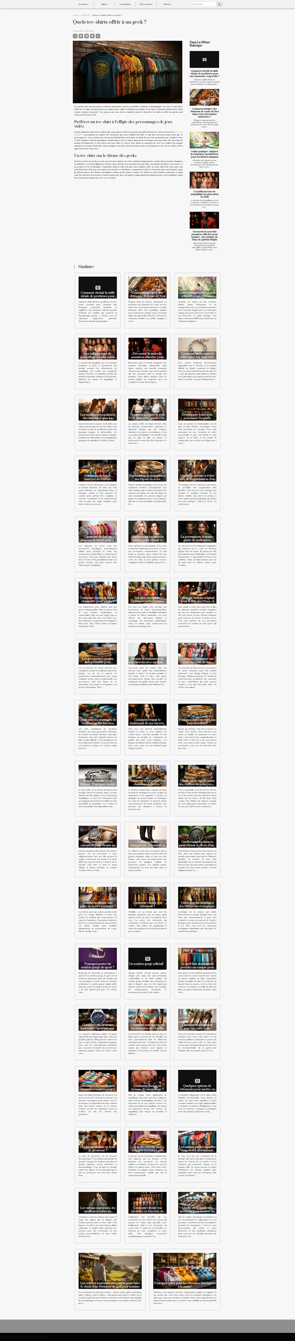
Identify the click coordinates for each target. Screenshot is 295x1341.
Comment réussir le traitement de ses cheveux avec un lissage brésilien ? (147, 723)
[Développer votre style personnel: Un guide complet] (197, 409)
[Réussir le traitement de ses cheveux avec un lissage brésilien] (147, 653)
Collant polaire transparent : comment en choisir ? (147, 845)
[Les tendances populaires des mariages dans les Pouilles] (98, 409)
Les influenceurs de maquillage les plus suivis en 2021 (204, 194)
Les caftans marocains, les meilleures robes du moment (97, 1211)
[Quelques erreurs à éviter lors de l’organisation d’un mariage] (197, 470)
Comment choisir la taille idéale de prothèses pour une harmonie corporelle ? (204, 73)
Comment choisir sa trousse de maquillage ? (147, 1087)
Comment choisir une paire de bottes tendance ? (98, 904)
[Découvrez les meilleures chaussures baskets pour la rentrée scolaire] (98, 1080)
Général (166, 4)
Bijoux (104, 4)
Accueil (76, 15)
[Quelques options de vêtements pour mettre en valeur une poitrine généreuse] (197, 1080)
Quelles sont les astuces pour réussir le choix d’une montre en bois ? (197, 845)
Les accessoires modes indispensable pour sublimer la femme (97, 662)
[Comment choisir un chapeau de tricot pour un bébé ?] (98, 531)
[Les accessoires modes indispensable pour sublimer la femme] (98, 653)
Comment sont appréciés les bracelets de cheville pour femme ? (147, 1028)
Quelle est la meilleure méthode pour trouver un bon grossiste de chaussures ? (197, 1213)
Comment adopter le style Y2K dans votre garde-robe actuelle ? (147, 418)
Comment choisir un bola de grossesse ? (98, 1148)
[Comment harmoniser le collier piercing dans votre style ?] (197, 348)
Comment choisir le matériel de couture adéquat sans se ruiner (97, 479)
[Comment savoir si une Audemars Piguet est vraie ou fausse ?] (98, 1019)
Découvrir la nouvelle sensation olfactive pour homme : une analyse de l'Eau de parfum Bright (204, 235)
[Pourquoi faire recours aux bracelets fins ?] (197, 714)
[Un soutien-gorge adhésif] (147, 958)
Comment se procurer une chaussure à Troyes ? (147, 782)
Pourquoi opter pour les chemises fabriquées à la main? (185, 1285)
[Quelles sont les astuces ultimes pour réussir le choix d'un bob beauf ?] (147, 531)
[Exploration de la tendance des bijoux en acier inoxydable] (147, 470)
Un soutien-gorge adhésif (146, 964)
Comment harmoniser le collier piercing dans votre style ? (197, 357)
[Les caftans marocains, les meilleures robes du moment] (98, 1202)
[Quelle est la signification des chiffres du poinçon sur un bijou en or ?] (197, 775)
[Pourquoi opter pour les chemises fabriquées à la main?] (184, 1271)
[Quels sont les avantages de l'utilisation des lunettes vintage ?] (98, 714)
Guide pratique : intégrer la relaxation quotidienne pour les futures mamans (204, 154)
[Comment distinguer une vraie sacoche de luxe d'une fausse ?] (197, 653)
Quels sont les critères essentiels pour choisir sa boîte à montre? (98, 845)
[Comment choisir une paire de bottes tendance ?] (98, 897)
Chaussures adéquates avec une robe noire (197, 1026)
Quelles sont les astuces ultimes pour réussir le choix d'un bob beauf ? (148, 540)
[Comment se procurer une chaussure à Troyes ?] (147, 775)
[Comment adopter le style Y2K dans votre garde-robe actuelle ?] (147, 409)
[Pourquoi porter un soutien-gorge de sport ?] (98, 958)
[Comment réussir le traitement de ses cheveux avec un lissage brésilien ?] (147, 714)
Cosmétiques (125, 4)
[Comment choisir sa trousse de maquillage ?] (147, 1080)
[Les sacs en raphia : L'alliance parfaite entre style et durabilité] (147, 592)
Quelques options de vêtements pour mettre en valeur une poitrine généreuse (197, 1091)
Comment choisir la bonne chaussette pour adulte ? (98, 599)
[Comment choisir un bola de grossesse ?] (98, 1141)
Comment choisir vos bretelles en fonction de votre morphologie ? (147, 1211)
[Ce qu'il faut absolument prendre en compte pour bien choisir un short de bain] (197, 958)
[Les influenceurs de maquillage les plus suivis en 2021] (204, 180)
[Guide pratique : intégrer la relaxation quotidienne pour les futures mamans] (204, 140)
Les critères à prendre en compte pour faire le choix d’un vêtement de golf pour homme (110, 1285)
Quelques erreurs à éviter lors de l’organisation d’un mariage (197, 479)
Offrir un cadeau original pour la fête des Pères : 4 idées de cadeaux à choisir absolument (197, 603)
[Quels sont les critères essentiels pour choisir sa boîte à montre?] (98, 836)
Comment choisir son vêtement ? (147, 904)
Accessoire (83, 4)
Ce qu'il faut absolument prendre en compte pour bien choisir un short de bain (197, 969)
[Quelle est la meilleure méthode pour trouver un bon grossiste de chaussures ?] (197, 1202)
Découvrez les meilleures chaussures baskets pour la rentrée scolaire (98, 1089)
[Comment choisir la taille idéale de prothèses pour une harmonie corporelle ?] (204, 59)
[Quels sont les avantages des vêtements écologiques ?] (197, 897)
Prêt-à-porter (146, 4)
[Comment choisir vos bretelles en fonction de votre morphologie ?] (147, 1202)
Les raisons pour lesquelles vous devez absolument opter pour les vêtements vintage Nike (197, 1152)
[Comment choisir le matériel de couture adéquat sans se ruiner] (98, 470)
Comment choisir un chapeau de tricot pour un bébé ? (98, 540)
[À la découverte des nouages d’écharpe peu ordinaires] (147, 1141)
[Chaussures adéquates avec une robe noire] (197, 1019)
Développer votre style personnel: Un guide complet (197, 418)
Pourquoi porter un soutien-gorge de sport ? (97, 965)
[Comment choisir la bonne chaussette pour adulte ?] (98, 592)
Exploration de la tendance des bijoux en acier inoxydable (147, 479)
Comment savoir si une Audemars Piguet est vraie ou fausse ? (98, 1028)
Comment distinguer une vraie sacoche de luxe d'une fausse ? (197, 662)
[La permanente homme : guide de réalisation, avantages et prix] (197, 531)
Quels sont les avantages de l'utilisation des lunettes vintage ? (97, 723)
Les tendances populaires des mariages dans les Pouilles (97, 418)
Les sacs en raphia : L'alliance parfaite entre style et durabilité (147, 601)
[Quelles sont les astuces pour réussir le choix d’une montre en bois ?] (197, 836)
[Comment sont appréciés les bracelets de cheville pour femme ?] (147, 1019)
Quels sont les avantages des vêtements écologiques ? (197, 906)
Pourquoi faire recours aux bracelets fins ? (197, 721)
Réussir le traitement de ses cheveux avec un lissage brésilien (147, 662)
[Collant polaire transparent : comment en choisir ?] (147, 836)
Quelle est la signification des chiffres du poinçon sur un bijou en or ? (197, 784)
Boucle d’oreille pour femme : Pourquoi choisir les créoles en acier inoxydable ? (97, 786)
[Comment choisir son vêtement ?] (147, 897)
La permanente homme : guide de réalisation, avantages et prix (197, 540)
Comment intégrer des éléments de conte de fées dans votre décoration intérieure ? (204, 112)
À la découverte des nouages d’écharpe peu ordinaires (147, 1150)
